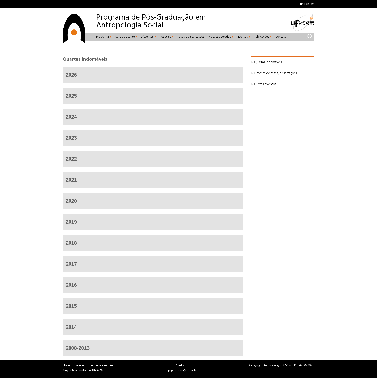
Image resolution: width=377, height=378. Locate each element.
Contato (280, 36)
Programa (102, 36)
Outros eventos (265, 84)
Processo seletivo (219, 36)
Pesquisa (165, 36)
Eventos (242, 36)
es (312, 3)
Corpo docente (125, 36)
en (307, 3)
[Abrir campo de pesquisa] (309, 37)
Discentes (147, 36)
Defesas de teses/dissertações (275, 73)
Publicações (261, 36)
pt (302, 3)
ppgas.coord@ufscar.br (182, 370)
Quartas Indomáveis (268, 62)
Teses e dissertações (191, 36)
